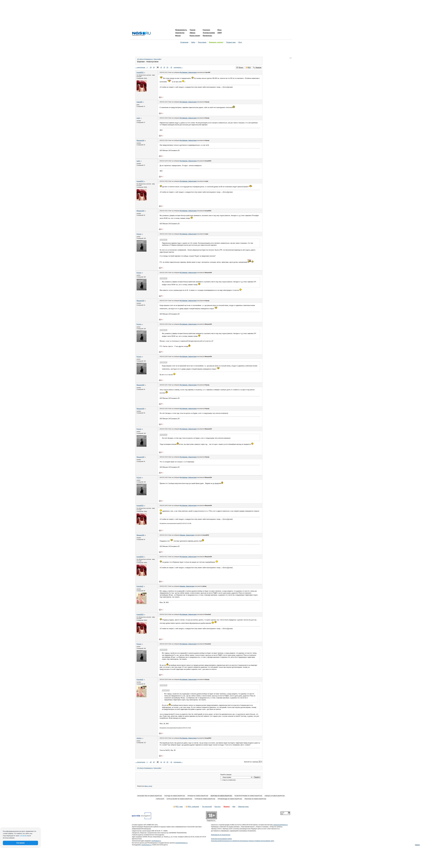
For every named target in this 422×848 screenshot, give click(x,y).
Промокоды (207, 35)
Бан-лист (218, 806)
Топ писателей (207, 806)
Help (233, 806)
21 (161, 67)
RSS (249, 67)
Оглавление (184, 42)
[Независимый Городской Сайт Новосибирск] (141, 34)
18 (150, 67)
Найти (193, 42)
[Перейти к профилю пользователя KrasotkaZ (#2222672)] (141, 603)
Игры (219, 30)
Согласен (20, 843)
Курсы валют (195, 35)
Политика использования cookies (221, 839)
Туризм (192, 30)
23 (167, 67)
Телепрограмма (209, 33)
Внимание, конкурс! (216, 42)
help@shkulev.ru (146, 845)
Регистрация (202, 42)
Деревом (258, 67)
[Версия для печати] (160, 97)
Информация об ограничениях (220, 835)
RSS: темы (179, 806)
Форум (178, 35)
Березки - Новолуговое (187, 535)
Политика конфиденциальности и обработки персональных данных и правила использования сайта (242, 841)
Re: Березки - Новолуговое (188, 72)
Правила (227, 806)
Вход (240, 42)
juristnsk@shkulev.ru (181, 843)
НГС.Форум (140, 59)
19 (154, 67)
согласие (23, 836)
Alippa (146, 786)
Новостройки (157, 59)
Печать (241, 67)
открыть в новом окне (229, 780)
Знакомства (179, 33)
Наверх (417, 845)
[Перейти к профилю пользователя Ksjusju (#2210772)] (141, 251)
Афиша (192, 33)
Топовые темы (231, 42)
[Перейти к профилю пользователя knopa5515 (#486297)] (141, 91)
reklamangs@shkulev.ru (280, 825)
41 (171, 67)
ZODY (219, 33)
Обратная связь (243, 806)
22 (164, 67)
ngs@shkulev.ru (156, 841)
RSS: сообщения (193, 806)
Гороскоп (206, 30)
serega (150, 786)
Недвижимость (181, 30)
